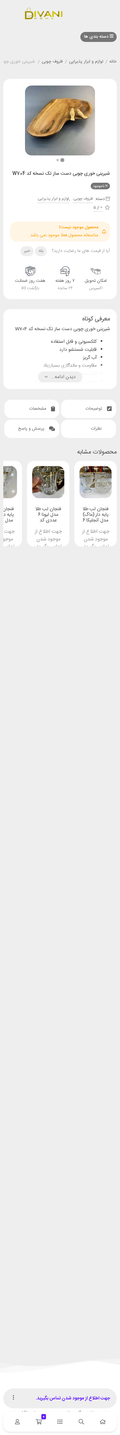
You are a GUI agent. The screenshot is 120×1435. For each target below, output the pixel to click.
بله (41, 251)
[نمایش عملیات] (13, 1398)
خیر (27, 251)
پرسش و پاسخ (32, 428)
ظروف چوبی (52, 62)
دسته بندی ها (97, 36)
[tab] (88, 409)
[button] (57, 160)
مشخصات (38, 408)
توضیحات (95, 408)
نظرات (97, 428)
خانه (113, 62)
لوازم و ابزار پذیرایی (86, 62)
